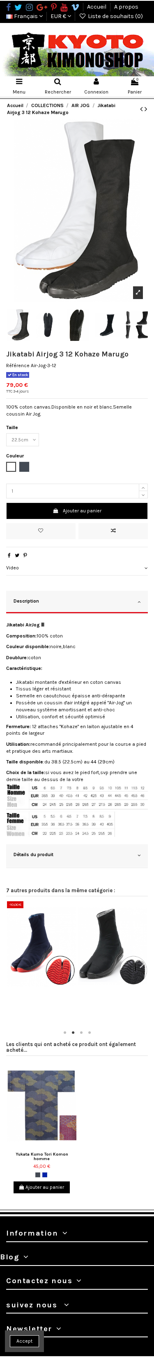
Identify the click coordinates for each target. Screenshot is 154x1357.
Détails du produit (33, 854)
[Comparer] (46, 989)
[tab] (77, 568)
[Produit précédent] (142, 109)
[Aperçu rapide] (56, 989)
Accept (24, 1341)
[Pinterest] (25, 555)
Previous (12, 964)
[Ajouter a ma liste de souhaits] (36, 989)
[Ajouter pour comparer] (113, 531)
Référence (18, 365)
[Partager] (9, 555)
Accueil (97, 6)
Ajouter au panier (82, 511)
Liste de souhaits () (115, 16)
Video (12, 568)
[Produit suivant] (146, 109)
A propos (126, 6)
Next (142, 964)
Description (26, 601)
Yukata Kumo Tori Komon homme (42, 1156)
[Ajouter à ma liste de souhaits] (41, 531)
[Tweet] (17, 555)
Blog (9, 1256)
